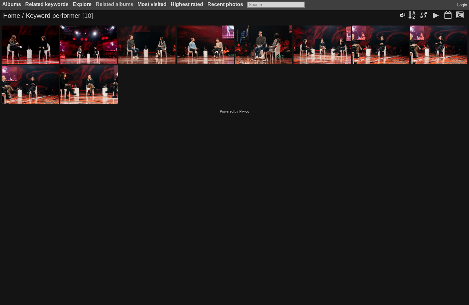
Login (462, 5)
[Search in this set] (402, 15)
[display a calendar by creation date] (459, 15)
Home (11, 15)
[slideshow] (435, 15)
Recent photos (225, 4)
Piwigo (244, 111)
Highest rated (187, 4)
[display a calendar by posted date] (448, 15)
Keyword (38, 15)
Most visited (152, 4)
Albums (11, 4)
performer (66, 15)
